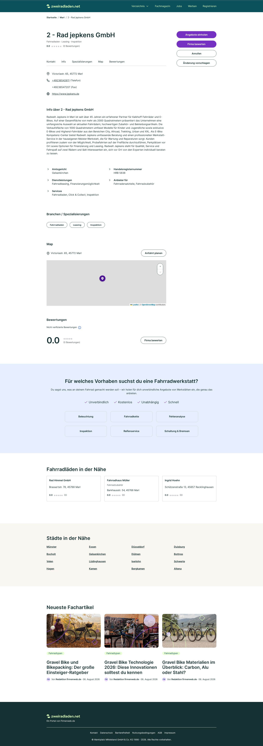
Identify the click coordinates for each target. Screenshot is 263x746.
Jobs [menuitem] (179, 6)
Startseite (52, 17)
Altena (178, 568)
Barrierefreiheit (122, 732)
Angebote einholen (196, 34)
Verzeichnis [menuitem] (138, 6)
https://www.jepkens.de (65, 93)
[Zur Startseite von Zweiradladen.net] (63, 6)
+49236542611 (61, 80)
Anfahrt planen (153, 253)
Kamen (93, 568)
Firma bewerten (153, 340)
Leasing (77, 225)
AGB (160, 732)
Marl (62, 17)
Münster (51, 546)
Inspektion (96, 225)
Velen (50, 561)
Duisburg (179, 546)
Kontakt (94, 732)
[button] (102, 279)
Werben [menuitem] (192, 6)
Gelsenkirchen (97, 554)
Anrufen (196, 53)
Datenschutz (106, 732)
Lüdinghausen (97, 561)
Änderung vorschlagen (196, 62)
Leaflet (135, 304)
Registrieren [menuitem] (209, 6)
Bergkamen (138, 568)
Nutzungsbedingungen (143, 732)
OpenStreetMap (148, 304)
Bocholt (51, 554)
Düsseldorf (138, 546)
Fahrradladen (57, 225)
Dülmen (136, 554)
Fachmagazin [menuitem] (162, 6)
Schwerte (179, 561)
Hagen (50, 568)
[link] (74, 488)
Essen (92, 546)
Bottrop (178, 554)
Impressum (169, 732)
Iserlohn (136, 561)
